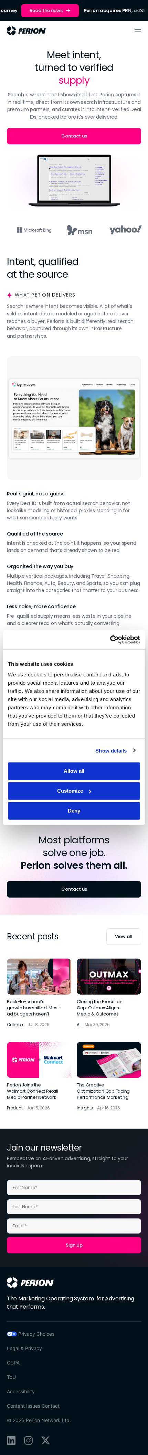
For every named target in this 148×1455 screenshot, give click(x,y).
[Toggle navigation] (138, 31)
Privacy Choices (36, 1334)
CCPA (13, 1363)
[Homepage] (30, 1282)
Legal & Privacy (24, 1348)
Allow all (74, 771)
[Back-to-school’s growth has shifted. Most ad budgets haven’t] (39, 993)
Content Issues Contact (33, 1406)
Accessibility (21, 1391)
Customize (70, 791)
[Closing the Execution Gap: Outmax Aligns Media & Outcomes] (109, 993)
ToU (11, 1377)
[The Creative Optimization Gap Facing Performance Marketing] (109, 1076)
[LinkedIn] (11, 1440)
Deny (74, 811)
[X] (45, 1440)
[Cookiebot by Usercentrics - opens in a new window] (110, 639)
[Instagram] (28, 1440)
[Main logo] (26, 30)
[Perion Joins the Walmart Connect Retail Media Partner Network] (39, 1076)
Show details (111, 750)
